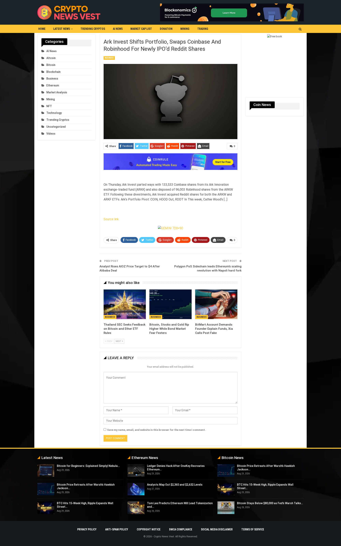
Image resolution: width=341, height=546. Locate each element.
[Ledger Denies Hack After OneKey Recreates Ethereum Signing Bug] (135, 470)
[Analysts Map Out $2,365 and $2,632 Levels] (135, 489)
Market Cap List (141, 28)
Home (41, 28)
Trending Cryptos (93, 28)
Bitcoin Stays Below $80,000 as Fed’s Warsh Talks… (270, 503)
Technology (54, 112)
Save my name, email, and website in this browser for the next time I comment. (156, 429)
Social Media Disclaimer (217, 529)
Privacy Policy (86, 529)
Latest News (61, 28)
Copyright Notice (148, 529)
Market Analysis (56, 92)
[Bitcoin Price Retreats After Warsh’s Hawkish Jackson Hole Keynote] (45, 489)
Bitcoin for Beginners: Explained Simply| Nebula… (88, 465)
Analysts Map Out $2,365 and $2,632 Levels (174, 484)
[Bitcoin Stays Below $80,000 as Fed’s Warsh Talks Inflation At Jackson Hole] (225, 507)
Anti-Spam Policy (116, 529)
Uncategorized (56, 126)
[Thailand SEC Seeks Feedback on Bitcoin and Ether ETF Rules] (125, 304)
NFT (49, 106)
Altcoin (51, 58)
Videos (50, 133)
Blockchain (53, 71)
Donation (166, 28)
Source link (111, 219)
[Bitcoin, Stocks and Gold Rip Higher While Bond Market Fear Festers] (170, 304)
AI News (118, 28)
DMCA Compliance (180, 529)
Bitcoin (50, 64)
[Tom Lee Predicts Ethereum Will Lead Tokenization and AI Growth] (135, 507)
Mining (184, 28)
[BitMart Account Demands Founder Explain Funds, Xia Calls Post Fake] (216, 304)
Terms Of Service (252, 529)
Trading (202, 28)
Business (109, 58)
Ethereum (52, 85)
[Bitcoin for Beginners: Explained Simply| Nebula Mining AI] (45, 470)
